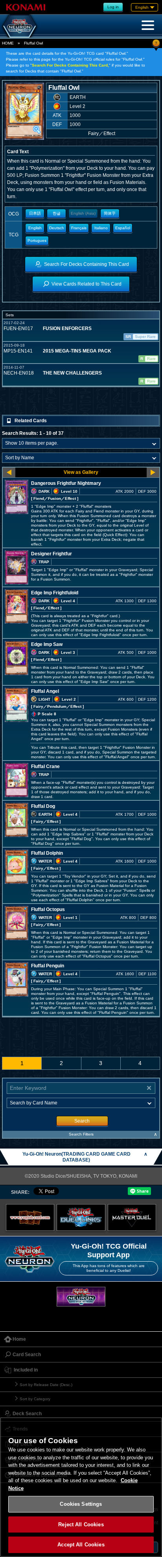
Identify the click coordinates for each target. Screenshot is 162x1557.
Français (79, 228)
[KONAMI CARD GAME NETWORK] (81, 1296)
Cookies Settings (81, 1504)
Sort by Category (35, 1399)
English (35, 228)
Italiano (101, 228)
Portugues (37, 240)
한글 (57, 213)
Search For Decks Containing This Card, (70, 65)
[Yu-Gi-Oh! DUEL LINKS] (81, 1217)
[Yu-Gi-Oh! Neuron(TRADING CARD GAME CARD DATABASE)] (19, 26)
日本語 (35, 213)
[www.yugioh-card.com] (30, 1217)
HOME (8, 43)
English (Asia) (83, 213)
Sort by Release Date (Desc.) (46, 1385)
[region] (81, 1487)
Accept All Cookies (80, 1545)
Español (122, 228)
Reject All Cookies (80, 1524)
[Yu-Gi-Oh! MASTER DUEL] (132, 1217)
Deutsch (56, 228)
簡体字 (110, 213)
